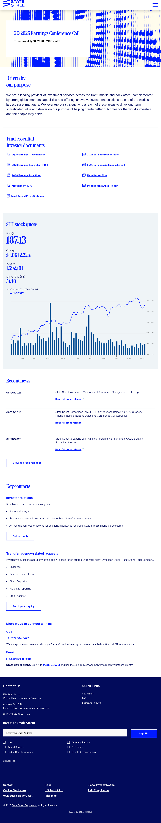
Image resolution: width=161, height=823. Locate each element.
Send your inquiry (23, 606)
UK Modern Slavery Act (18, 795)
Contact (8, 785)
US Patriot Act (54, 790)
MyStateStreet (51, 665)
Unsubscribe (9, 761)
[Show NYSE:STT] (17, 293)
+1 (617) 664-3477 (17, 638)
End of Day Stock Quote (20, 752)
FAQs (85, 698)
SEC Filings (88, 693)
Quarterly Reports (81, 742)
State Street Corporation (24, 805)
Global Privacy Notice (101, 785)
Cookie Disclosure (14, 790)
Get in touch (20, 536)
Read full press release (68, 399)
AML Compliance (98, 790)
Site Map (51, 795)
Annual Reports (16, 747)
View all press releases (27, 462)
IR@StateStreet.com (18, 658)
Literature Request (91, 702)
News (11, 742)
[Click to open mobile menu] (155, 5)
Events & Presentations (84, 752)
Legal (48, 785)
